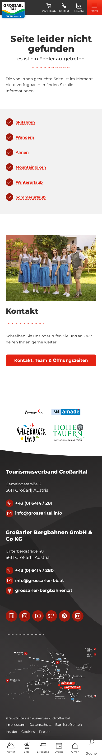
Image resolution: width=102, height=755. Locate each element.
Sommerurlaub (31, 197)
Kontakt (22, 311)
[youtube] (38, 616)
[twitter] (51, 616)
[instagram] (24, 616)
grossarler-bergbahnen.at (43, 590)
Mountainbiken (31, 167)
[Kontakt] (51, 268)
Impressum (16, 724)
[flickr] (77, 616)
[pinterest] (64, 616)
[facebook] (11, 616)
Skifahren (25, 122)
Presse (45, 732)
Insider (12, 732)
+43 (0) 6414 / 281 (33, 503)
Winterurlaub (29, 182)
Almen (22, 152)
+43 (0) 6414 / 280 (34, 570)
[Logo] (13, 10)
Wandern (25, 137)
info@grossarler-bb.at (39, 580)
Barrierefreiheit (68, 724)
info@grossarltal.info (38, 513)
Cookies (28, 732)
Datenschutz (40, 724)
